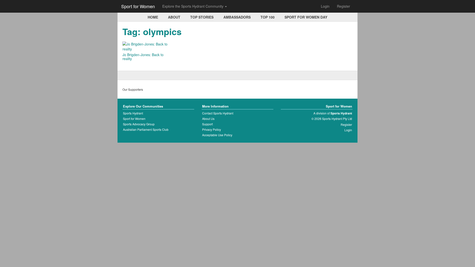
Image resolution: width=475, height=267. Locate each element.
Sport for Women (138, 6)
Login (325, 6)
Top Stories (202, 17)
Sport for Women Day (306, 17)
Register (343, 6)
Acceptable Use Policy (217, 135)
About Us (208, 118)
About (174, 17)
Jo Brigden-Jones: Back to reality (143, 56)
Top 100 (268, 17)
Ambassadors (237, 17)
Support (207, 124)
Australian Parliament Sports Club (145, 129)
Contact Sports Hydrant (217, 113)
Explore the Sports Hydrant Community (193, 6)
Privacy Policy (211, 129)
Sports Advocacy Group (139, 124)
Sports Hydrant (133, 113)
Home (153, 17)
